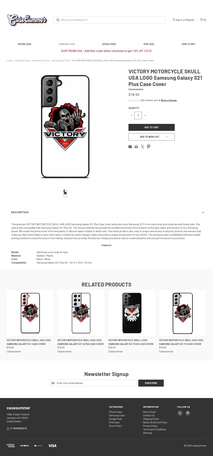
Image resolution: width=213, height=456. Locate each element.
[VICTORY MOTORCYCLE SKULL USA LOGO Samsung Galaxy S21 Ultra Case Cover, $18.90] (81, 313)
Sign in (179, 20)
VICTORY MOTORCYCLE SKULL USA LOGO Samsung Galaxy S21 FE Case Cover (181, 342)
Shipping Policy (151, 419)
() (204, 20)
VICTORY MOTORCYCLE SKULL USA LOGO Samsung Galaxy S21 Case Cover (29, 342)
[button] (167, 100)
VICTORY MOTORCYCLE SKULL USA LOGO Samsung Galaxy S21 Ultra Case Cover (80, 342)
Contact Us (149, 415)
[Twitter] (142, 146)
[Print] (136, 146)
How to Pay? (188, 44)
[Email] (130, 146)
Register (190, 20)
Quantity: (134, 108)
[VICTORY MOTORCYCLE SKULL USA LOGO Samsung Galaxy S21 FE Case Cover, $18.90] (183, 313)
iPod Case (149, 44)
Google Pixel (109, 44)
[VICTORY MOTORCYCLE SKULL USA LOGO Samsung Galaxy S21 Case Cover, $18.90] (30, 313)
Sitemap (147, 433)
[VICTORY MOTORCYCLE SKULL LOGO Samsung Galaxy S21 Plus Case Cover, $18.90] (132, 313)
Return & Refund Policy (155, 422)
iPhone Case (24, 44)
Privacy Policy (150, 426)
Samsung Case (67, 44)
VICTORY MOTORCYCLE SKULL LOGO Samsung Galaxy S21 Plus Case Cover (130, 342)
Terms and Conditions (154, 429)
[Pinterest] (148, 146)
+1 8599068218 (18, 428)
